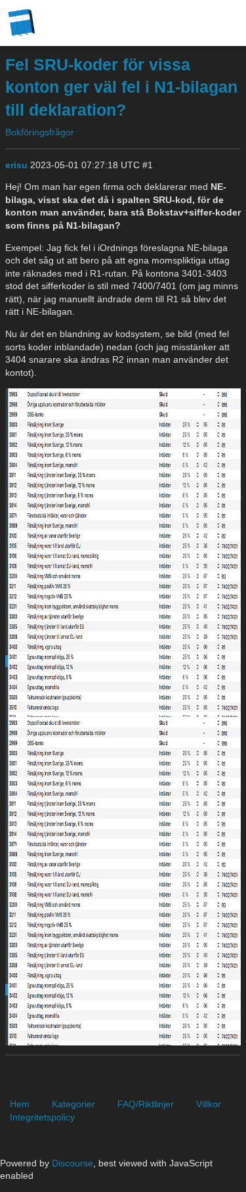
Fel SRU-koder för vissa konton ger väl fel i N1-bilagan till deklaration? (121, 87)
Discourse (72, 1163)
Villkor (208, 1104)
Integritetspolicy (42, 1117)
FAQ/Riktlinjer (145, 1104)
